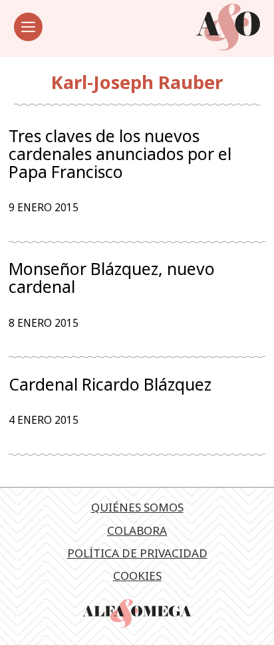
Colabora (137, 530)
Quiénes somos (137, 507)
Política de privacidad (137, 553)
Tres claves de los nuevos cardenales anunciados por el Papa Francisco (120, 153)
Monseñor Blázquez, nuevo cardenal (112, 277)
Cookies (137, 575)
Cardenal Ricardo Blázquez (110, 384)
